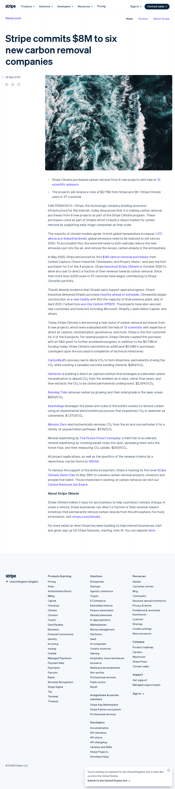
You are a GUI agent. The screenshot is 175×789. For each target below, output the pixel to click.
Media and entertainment (105, 667)
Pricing (101, 6)
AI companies (98, 643)
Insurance (96, 663)
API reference (98, 732)
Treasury (53, 701)
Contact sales (155, 6)
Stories (143, 18)
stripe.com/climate (86, 516)
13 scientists (133, 327)
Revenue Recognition (60, 682)
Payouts (53, 672)
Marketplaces (98, 624)
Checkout (53, 605)
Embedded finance (101, 605)
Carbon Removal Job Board (67, 484)
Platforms (96, 634)
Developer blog (99, 756)
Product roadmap (143, 647)
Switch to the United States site (107, 780)
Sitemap (138, 624)
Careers (137, 652)
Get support (140, 680)
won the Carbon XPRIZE (98, 304)
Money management (102, 629)
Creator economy (100, 648)
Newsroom (13, 18)
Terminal (53, 696)
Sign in (134, 6)
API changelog (98, 742)
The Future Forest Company (99, 438)
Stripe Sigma (55, 687)
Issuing (52, 648)
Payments (54, 667)
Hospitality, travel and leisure (107, 658)
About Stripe (161, 18)
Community (139, 596)
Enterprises (97, 581)
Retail (93, 687)
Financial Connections (60, 634)
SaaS (93, 639)
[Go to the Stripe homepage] (9, 576)
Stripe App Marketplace (104, 704)
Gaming (94, 653)
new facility (81, 299)
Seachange (56, 406)
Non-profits (97, 672)
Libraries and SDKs (101, 747)
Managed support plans (146, 684)
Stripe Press (140, 661)
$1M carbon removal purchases (126, 257)
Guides (137, 581)
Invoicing (53, 643)
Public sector (98, 682)
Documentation (99, 728)
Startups (95, 586)
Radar (51, 677)
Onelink (52, 653)
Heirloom (54, 374)
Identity (52, 639)
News (129, 18)
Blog (135, 591)
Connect (53, 615)
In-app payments (100, 620)
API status (96, 737)
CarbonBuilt (56, 360)
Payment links (56, 663)
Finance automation (102, 610)
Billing (51, 596)
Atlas (51, 586)
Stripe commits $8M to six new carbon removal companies (61, 49)
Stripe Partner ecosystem (105, 709)
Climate (52, 610)
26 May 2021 (12, 77)
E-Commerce (98, 600)
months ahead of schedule (119, 294)
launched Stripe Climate (121, 266)
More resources (142, 633)
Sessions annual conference (149, 600)
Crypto (52, 620)
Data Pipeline (55, 624)
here (151, 530)
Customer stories (143, 586)
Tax (50, 691)
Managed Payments (59, 658)
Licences (138, 619)
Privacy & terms (142, 605)
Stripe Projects (99, 751)
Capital (52, 600)
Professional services (103, 677)
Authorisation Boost (60, 591)
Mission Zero (57, 424)
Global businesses (101, 615)
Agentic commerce (101, 591)
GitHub (94, 461)
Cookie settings (142, 628)
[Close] (168, 771)
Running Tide (57, 392)
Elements (53, 629)
